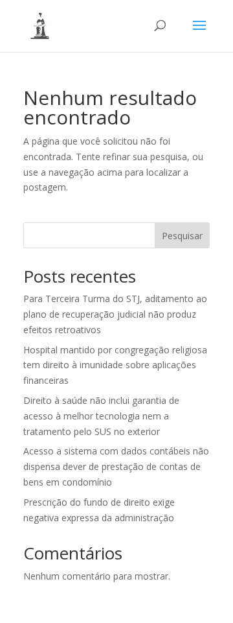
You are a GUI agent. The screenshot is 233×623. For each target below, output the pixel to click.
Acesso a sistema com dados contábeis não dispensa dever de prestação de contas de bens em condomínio (116, 466)
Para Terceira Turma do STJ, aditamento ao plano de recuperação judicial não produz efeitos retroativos (115, 314)
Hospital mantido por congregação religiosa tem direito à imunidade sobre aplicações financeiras (115, 365)
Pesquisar (182, 235)
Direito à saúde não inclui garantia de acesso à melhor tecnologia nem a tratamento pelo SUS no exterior (101, 416)
